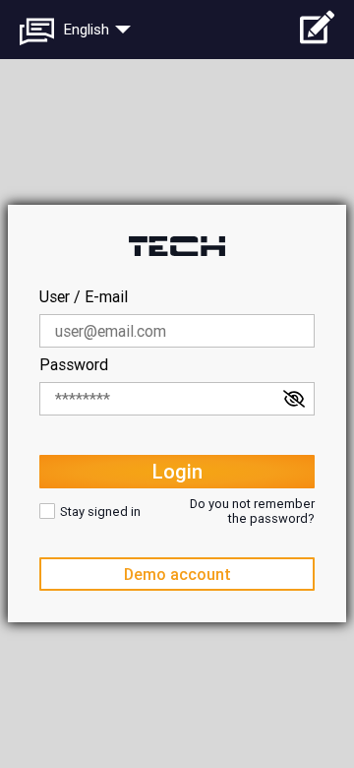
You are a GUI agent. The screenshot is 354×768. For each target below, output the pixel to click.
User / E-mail (83, 297)
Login (177, 471)
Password (73, 364)
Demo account (177, 574)
